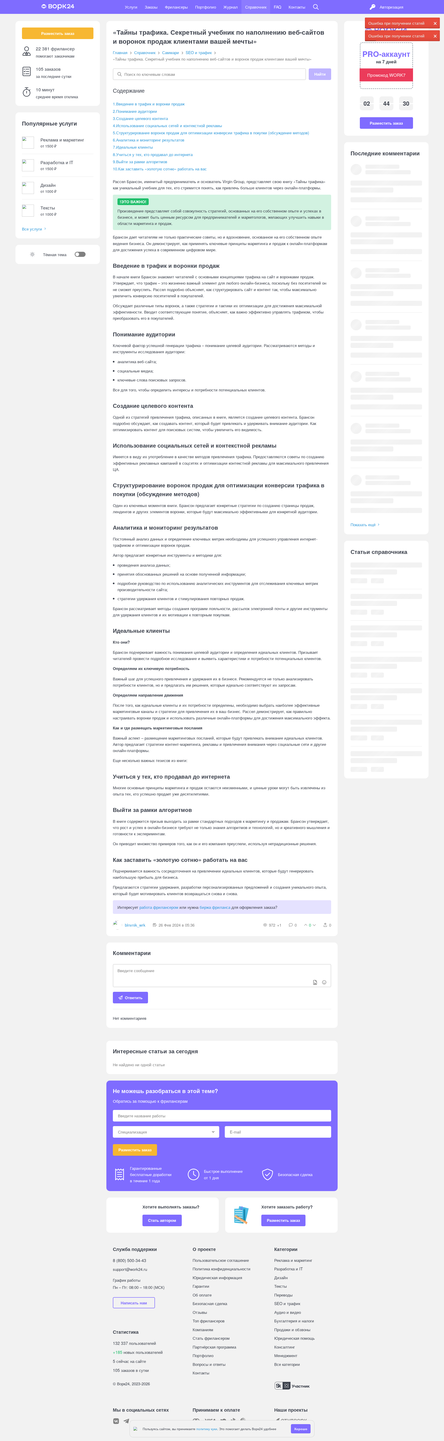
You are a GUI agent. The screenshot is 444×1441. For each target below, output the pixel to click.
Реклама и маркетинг (293, 1260)
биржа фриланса (215, 907)
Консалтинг (284, 1347)
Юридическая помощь (294, 1338)
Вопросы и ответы (209, 1364)
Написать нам (134, 1303)
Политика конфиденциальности (221, 1269)
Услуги (131, 7)
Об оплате (202, 1295)
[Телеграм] (126, 1421)
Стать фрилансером (211, 1338)
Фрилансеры (176, 7)
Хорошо (300, 1428)
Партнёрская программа (214, 1347)
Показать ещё (363, 524)
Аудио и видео (287, 1312)
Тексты (280, 1286)
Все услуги (32, 229)
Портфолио (205, 7)
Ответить (133, 997)
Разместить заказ (57, 33)
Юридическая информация (217, 1277)
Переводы (283, 1295)
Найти (320, 74)
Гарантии (201, 1286)
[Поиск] (316, 7)
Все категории (287, 1364)
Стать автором (162, 1220)
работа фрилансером (158, 907)
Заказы (151, 7)
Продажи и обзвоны (292, 1329)
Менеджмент (285, 1355)
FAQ (277, 7)
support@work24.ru (130, 1269)
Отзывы (200, 1312)
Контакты (297, 7)
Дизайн (281, 1277)
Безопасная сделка (210, 1303)
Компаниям (203, 1329)
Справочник (255, 7)
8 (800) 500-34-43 (129, 1260)
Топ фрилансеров (209, 1321)
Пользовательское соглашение (221, 1260)
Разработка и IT (288, 1269)
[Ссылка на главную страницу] (58, 7)
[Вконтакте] (116, 1421)
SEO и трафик (287, 1303)
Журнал (230, 7)
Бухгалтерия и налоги (294, 1321)
